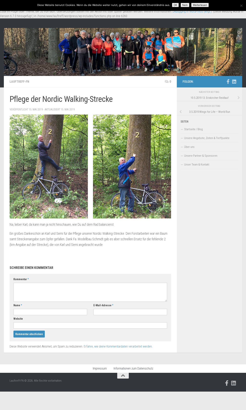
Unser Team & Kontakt (196, 164)
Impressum (100, 368)
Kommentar (21, 279)
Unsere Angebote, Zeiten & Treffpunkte (206, 138)
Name (17, 305)
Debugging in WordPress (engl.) (192, 11)
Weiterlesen (200, 5)
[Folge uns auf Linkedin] (234, 81)
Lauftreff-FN (19, 81)
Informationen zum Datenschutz (133, 368)
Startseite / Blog (193, 129)
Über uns (189, 147)
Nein (185, 5)
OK (175, 5)
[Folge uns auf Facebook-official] (228, 81)
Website (18, 318)
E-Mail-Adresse (103, 305)
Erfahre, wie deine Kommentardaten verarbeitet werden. (118, 346)
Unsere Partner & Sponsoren (200, 155)
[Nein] (241, 5)
